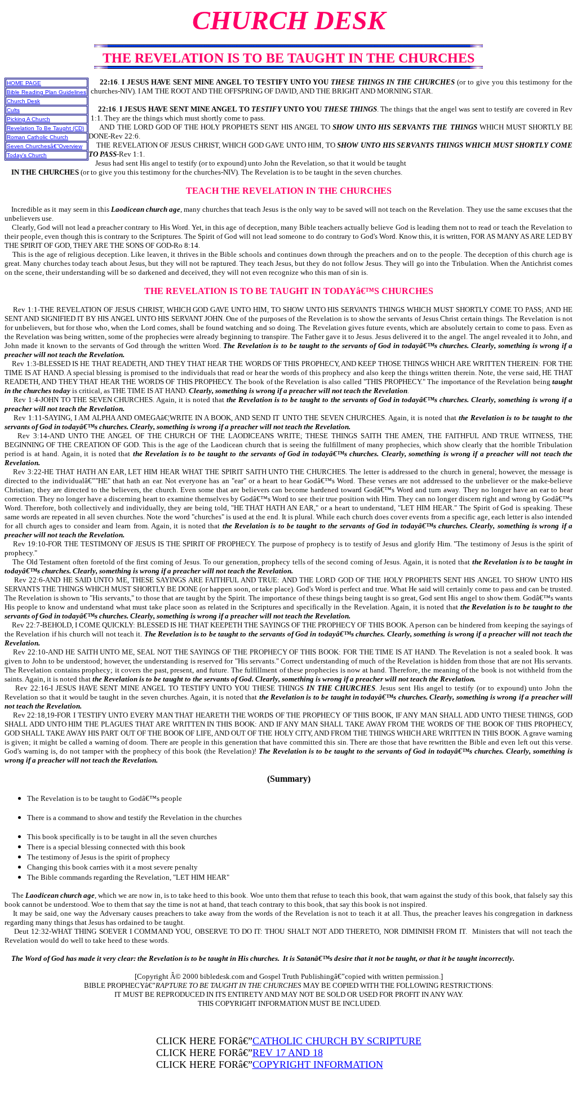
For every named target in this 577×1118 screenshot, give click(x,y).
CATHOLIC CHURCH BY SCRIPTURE (336, 1040)
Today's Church (27, 155)
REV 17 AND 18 (287, 1052)
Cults (13, 110)
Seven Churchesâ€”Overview (44, 146)
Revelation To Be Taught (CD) (45, 128)
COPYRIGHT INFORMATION (317, 1064)
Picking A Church (28, 119)
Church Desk (23, 101)
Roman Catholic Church (37, 137)
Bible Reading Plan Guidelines (46, 92)
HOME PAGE (24, 83)
